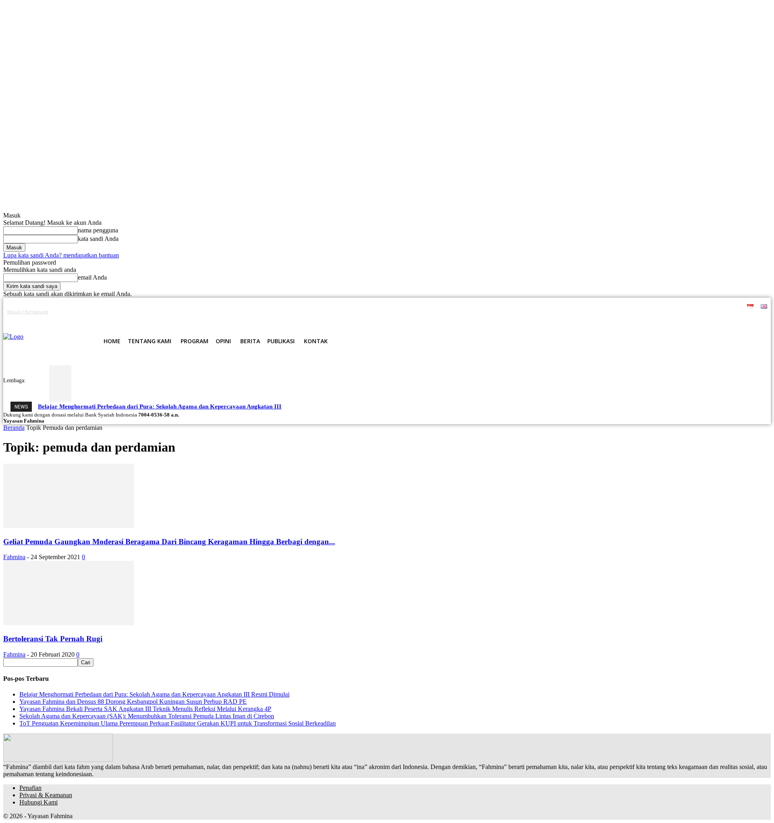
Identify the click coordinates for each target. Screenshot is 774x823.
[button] (347, 341)
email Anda (92, 277)
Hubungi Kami (38, 802)
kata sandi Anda (98, 238)
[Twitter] (650, 319)
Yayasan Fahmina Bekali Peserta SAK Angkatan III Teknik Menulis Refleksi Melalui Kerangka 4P (145, 708)
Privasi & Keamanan (45, 795)
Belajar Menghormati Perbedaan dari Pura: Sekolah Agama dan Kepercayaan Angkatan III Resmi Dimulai (154, 694)
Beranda (14, 427)
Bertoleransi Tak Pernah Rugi (52, 638)
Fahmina (14, 557)
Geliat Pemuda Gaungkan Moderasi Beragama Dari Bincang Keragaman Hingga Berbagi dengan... (169, 541)
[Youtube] (668, 319)
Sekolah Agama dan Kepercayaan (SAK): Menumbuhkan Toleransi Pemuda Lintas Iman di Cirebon (146, 716)
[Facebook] (622, 319)
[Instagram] (632, 319)
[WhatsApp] (659, 319)
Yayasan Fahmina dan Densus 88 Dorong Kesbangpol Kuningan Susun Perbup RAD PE (133, 701)
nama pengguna (98, 230)
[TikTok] (641, 319)
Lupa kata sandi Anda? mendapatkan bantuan (61, 255)
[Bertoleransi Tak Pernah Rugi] (68, 623)
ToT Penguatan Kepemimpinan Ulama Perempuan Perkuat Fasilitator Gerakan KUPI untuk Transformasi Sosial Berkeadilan (177, 723)
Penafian (30, 787)
